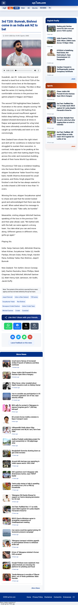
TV (50, 8)
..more (73, 79)
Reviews (43, 8)
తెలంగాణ (35, 8)
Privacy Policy (38, 597)
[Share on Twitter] (18, 337)
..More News (35, 588)
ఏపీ (29, 8)
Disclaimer (48, 597)
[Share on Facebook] (12, 337)
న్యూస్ (4, 8)
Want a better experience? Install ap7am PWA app (7, 603)
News (17, 8)
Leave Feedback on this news (21, 343)
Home (29, 597)
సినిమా (23, 8)
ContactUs (57, 597)
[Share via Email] (30, 337)
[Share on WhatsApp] (24, 337)
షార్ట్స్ (10, 8)
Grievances (67, 597)
